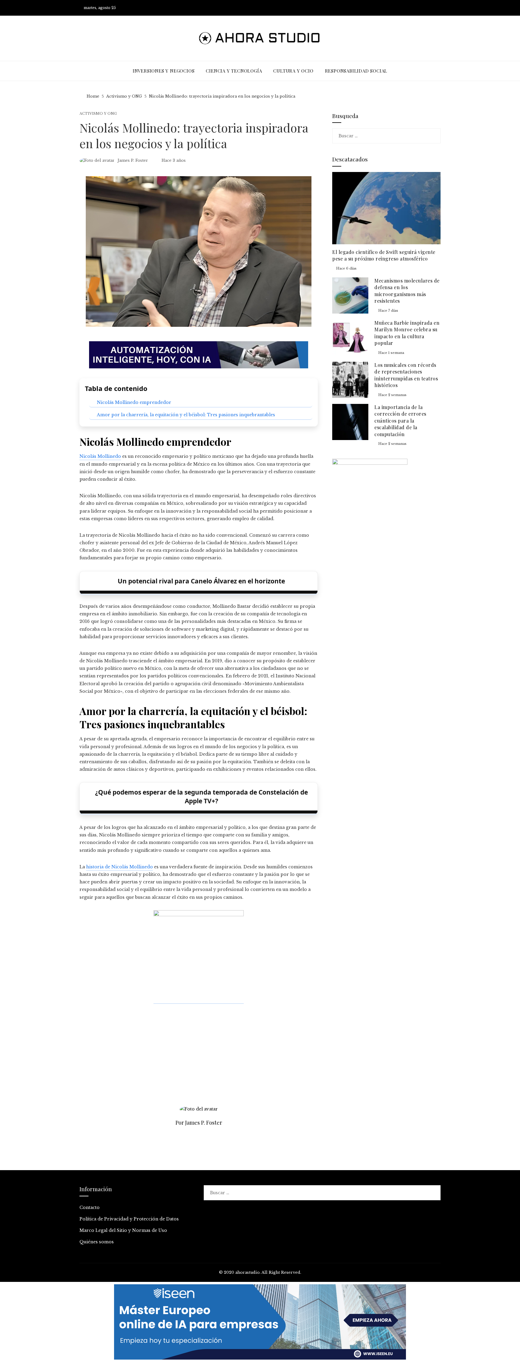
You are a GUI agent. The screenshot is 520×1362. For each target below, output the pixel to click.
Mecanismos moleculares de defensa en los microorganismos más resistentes (407, 290)
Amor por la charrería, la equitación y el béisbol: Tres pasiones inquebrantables (186, 414)
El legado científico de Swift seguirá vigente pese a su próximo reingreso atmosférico (383, 255)
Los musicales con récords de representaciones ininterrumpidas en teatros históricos (406, 375)
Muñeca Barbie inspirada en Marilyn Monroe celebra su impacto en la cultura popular (406, 333)
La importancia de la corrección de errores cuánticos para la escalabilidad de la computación (400, 420)
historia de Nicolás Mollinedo (119, 867)
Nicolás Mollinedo (100, 456)
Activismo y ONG (98, 113)
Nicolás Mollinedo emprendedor (134, 402)
